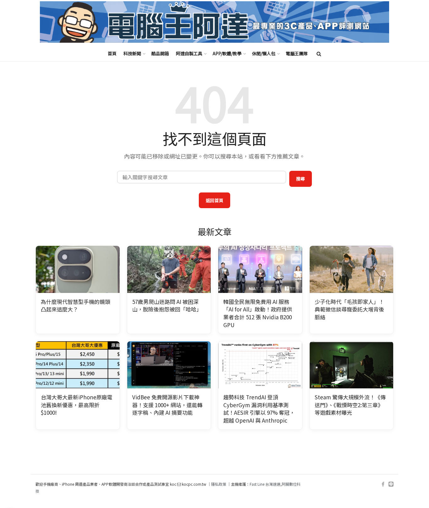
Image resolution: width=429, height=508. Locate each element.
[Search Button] (319, 53)
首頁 (112, 53)
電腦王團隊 (297, 53)
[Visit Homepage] (214, 22)
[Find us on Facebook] (383, 484)
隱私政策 (218, 484)
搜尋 (300, 179)
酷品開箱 (160, 53)
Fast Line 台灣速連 (265, 484)
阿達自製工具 (189, 53)
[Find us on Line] (391, 484)
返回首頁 (214, 200)
